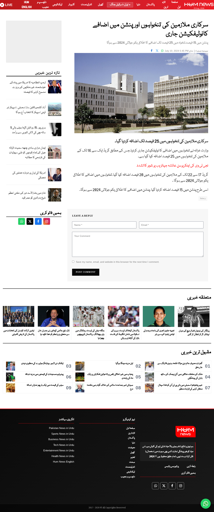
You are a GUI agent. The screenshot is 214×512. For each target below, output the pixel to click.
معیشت (131, 448)
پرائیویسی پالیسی (172, 466)
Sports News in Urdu (62, 433)
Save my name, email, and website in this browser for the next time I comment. (117, 262)
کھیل (100, 5)
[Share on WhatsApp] (162, 50)
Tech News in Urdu (63, 444)
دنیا (138, 5)
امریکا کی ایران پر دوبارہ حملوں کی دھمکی (29, 175)
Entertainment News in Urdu (58, 450)
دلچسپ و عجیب (128, 477)
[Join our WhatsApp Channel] (206, 504)
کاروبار (71, 5)
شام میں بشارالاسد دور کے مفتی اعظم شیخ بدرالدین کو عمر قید (27, 195)
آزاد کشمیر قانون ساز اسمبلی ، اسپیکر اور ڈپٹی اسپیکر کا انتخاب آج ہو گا (26, 109)
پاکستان (150, 5)
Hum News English (63, 461)
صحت (132, 462)
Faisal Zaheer (202, 51)
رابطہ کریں (191, 466)
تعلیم (133, 457)
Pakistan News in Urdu (61, 428)
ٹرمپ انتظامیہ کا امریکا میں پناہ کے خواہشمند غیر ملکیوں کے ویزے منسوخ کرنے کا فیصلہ (28, 87)
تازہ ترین (131, 433)
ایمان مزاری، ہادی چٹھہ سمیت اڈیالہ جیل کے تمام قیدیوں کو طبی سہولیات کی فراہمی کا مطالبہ (27, 153)
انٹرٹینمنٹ (86, 5)
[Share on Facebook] (151, 50)
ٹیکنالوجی (57, 5)
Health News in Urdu (62, 456)
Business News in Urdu (61, 439)
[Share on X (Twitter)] (156, 50)
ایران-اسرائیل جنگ (119, 5)
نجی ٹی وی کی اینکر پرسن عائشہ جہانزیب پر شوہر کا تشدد (172, 165)
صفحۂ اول (130, 428)
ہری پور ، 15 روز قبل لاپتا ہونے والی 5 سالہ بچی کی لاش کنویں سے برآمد (28, 130)
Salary (203, 198)
